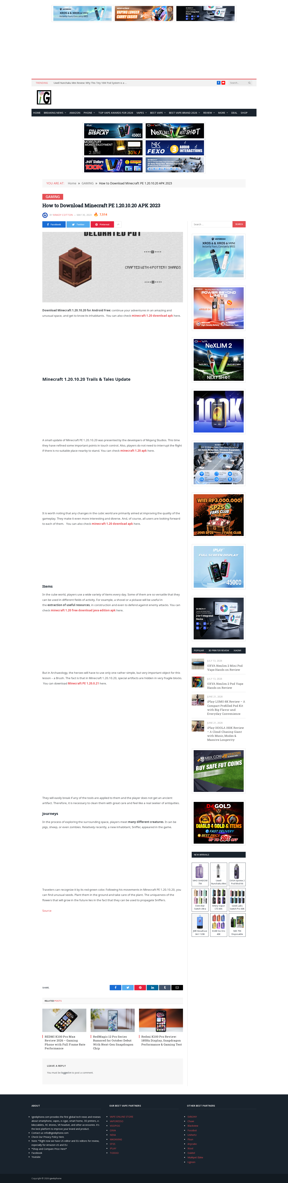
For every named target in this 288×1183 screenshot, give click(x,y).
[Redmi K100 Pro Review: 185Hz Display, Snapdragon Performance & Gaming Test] (161, 1020)
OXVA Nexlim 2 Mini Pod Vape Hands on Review (225, 668)
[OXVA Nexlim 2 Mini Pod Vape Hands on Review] (198, 664)
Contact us (37, 1132)
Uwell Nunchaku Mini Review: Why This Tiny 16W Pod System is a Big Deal (91, 82)
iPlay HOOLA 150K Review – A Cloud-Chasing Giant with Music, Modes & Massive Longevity (225, 734)
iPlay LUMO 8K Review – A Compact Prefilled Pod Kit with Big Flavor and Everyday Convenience (226, 708)
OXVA (113, 1130)
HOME (36, 112)
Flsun (190, 1139)
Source (47, 911)
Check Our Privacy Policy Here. (48, 1136)
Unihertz (192, 1134)
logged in (66, 1072)
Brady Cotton (63, 214)
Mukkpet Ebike (195, 1157)
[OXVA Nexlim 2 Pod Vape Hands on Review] (198, 682)
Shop (244, 112)
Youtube (36, 1156)
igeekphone (55, 1178)
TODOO (114, 1152)
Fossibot (192, 1130)
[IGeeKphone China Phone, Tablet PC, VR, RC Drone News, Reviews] (44, 98)
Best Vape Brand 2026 (183, 112)
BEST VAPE (156, 112)
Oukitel (191, 1152)
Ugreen (191, 1162)
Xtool (190, 1148)
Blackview (193, 1125)
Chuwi (191, 1121)
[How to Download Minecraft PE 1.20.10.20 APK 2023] (112, 267)
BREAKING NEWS (53, 112)
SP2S (112, 1143)
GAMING (53, 196)
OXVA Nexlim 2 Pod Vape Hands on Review (225, 686)
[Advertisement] (144, 50)
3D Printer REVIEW (218, 650)
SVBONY (192, 1116)
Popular (199, 650)
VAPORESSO (116, 1121)
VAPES (140, 112)
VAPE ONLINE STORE (121, 1116)
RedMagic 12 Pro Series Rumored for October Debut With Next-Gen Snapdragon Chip (113, 1042)
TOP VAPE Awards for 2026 (115, 112)
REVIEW (207, 112)
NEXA (113, 1134)
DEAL (234, 112)
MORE (221, 112)
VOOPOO (115, 1125)
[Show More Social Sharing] (118, 224)
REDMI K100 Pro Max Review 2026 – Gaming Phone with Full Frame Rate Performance (65, 1042)
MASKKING (116, 1139)
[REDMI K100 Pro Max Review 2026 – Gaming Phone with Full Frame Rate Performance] (64, 1020)
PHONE (88, 112)
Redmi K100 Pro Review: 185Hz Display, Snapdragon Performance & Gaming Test (161, 1040)
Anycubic (192, 1143)
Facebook (37, 1152)
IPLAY (113, 1148)
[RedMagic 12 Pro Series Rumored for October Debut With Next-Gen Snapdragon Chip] (113, 1020)
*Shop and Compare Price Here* (49, 1148)
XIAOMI (237, 650)
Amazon (75, 112)
